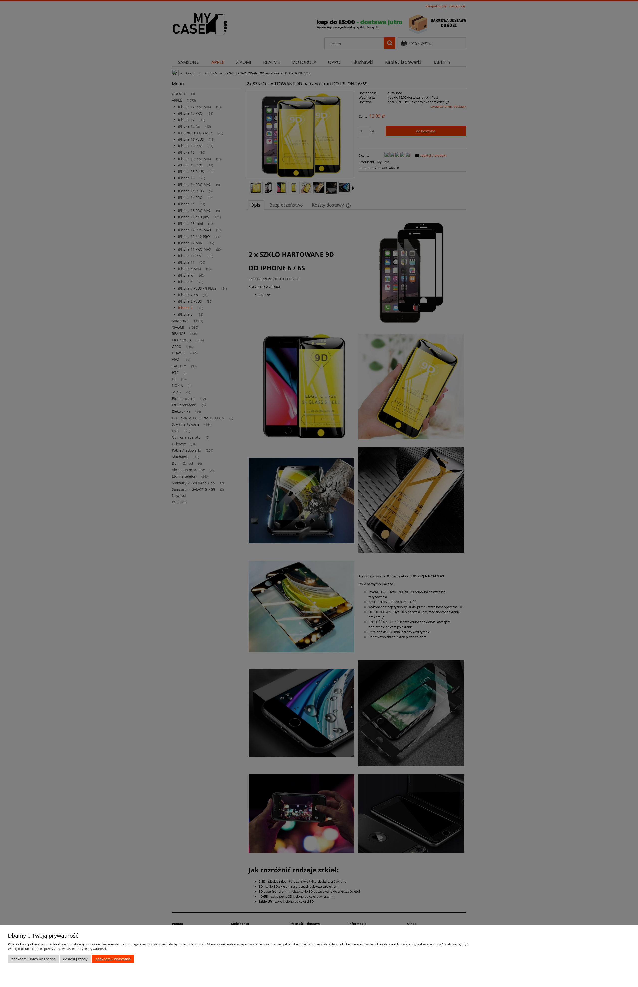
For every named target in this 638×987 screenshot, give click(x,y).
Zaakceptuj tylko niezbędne (33, 959)
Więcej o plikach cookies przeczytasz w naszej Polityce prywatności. (57, 948)
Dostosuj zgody (75, 959)
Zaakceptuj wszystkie (113, 959)
